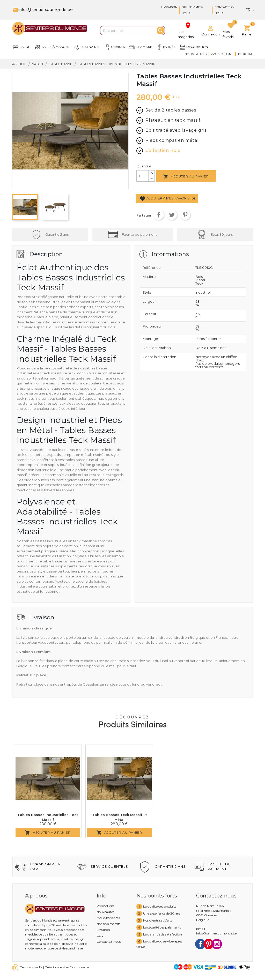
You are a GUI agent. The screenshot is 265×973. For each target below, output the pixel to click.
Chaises (118, 47)
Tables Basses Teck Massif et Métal (119, 817)
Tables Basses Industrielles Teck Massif (47, 817)
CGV (100, 936)
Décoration (197, 47)
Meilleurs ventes (108, 918)
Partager (158, 215)
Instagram (217, 944)
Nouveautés (196, 54)
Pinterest (185, 215)
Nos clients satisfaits (157, 920)
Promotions (222, 54)
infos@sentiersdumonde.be (42, 9)
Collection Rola (163, 150)
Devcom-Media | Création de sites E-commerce (54, 967)
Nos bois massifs (108, 924)
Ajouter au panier (186, 176)
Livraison (169, 7)
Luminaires (90, 47)
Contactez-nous (109, 942)
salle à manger (56, 47)
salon (25, 47)
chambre (144, 47)
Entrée (169, 47)
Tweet (172, 215)
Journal (245, 54)
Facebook (200, 944)
